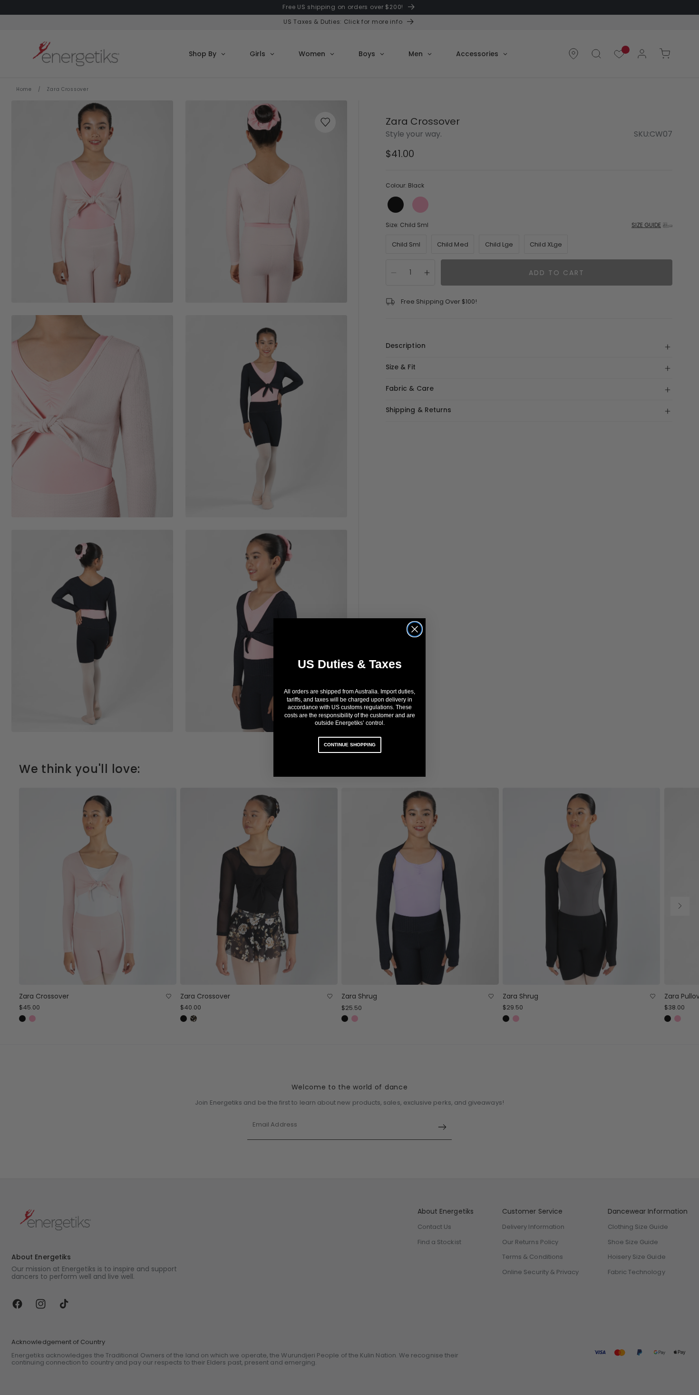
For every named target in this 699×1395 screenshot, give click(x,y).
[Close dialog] (415, 629)
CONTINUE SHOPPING (350, 744)
